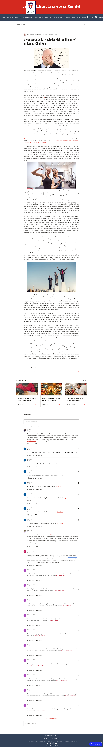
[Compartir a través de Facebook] (24, 367)
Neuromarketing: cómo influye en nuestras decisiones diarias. (51, 399)
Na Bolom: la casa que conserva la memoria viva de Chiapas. (27, 399)
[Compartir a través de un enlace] (35, 367)
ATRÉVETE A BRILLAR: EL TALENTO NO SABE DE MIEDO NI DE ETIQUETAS (75, 399)
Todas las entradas (20, 24)
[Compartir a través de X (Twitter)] (28, 367)
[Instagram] (92, 17)
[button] (85, 24)
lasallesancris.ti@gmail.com (52, 735)
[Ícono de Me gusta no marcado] (28, 444)
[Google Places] (87, 17)
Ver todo (85, 380)
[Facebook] (90, 17)
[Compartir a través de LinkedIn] (31, 367)
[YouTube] (56, 743)
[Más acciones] (78, 34)
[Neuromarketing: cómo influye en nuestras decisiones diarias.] (51, 389)
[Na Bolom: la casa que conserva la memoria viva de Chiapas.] (27, 389)
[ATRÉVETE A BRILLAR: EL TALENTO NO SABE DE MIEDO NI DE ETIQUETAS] (76, 389)
